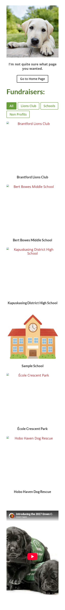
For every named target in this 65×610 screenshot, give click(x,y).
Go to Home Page (32, 79)
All (11, 106)
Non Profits (18, 114)
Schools (49, 106)
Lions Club (28, 106)
